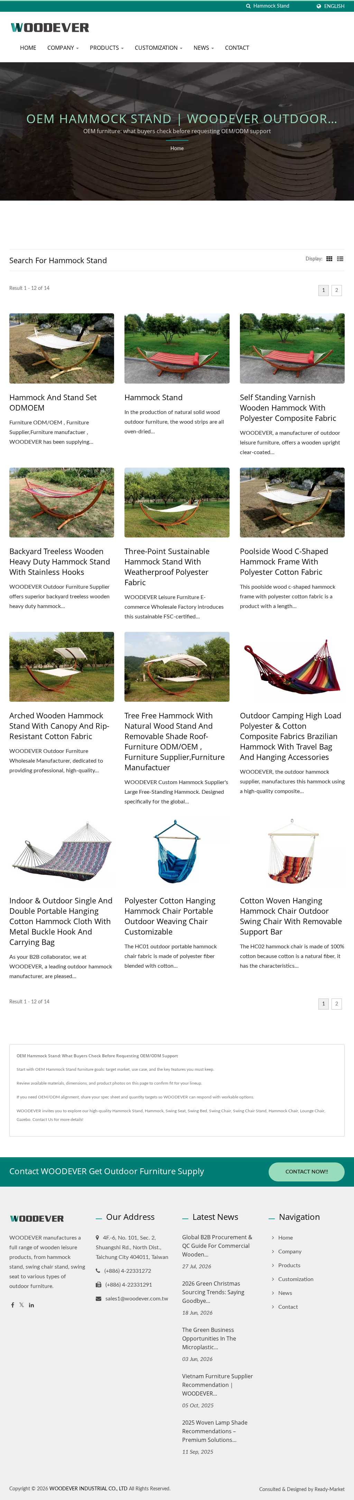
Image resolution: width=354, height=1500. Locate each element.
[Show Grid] (329, 259)
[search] (248, 6)
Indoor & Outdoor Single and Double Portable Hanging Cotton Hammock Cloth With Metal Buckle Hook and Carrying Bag (60, 921)
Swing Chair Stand (250, 1111)
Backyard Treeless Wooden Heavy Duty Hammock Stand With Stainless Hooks (59, 561)
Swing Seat (176, 1111)
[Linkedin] (31, 1305)
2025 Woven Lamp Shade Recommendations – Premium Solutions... (215, 1431)
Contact (237, 48)
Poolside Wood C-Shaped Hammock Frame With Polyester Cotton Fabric (284, 561)
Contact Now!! (307, 1172)
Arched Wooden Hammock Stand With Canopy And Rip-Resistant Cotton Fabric (59, 725)
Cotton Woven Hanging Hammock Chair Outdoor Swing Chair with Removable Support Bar (291, 916)
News (202, 48)
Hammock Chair (283, 1111)
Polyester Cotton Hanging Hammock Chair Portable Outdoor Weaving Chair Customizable (169, 916)
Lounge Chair (312, 1111)
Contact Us (42, 1119)
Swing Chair (220, 1111)
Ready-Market (330, 1489)
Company (61, 48)
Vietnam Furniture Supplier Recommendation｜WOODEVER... (217, 1384)
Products (105, 48)
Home (28, 48)
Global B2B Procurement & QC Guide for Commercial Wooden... (217, 1245)
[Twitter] (21, 1305)
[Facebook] (12, 1305)
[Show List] (340, 259)
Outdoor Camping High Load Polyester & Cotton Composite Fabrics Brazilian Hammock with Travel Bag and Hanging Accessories (290, 736)
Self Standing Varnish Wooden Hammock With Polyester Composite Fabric (288, 407)
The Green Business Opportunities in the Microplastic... (209, 1338)
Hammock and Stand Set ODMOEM (53, 402)
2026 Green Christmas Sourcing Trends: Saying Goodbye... (213, 1292)
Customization (157, 48)
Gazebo (23, 1119)
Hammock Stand (153, 397)
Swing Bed (197, 1111)
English (334, 6)
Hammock (154, 1111)
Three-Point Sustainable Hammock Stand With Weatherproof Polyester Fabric (166, 566)
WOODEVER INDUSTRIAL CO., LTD (88, 1489)
